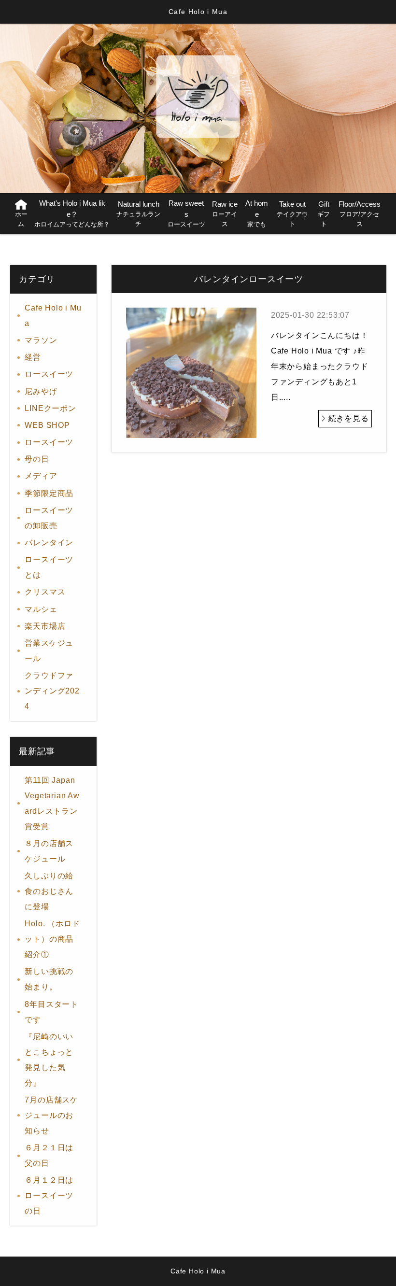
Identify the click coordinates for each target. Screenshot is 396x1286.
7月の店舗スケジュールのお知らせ (51, 1115)
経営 (33, 357)
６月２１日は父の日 (49, 1155)
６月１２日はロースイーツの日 (49, 1195)
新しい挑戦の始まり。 (49, 979)
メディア (41, 476)
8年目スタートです (51, 1012)
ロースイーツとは (49, 567)
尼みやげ (41, 391)
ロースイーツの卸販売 (49, 518)
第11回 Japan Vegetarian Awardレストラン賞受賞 (52, 803)
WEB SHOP (47, 425)
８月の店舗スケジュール (49, 851)
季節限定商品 (49, 493)
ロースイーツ (81, 374)
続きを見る (348, 418)
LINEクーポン (50, 408)
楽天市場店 (45, 626)
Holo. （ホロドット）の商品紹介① (52, 939)
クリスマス (45, 592)
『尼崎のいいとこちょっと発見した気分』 (49, 1059)
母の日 (37, 459)
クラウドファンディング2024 (52, 690)
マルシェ (41, 609)
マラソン (41, 340)
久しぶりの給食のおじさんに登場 (49, 891)
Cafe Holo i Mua (53, 315)
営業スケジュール (49, 651)
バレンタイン (49, 542)
